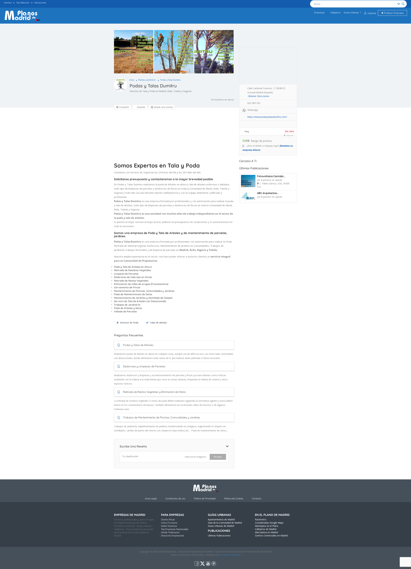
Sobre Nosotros (169, 526)
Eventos (8, 2)
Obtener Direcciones (258, 96)
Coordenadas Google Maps (269, 522)
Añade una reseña (163, 107)
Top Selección (23, 2)
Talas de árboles (158, 322)
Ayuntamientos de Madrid (221, 519)
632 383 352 (253, 103)
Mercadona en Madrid (266, 532)
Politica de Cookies (233, 498)
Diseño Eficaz (168, 519)
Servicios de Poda (129, 322)
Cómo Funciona (169, 522)
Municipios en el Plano (266, 525)
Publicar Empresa (393, 12)
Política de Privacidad (204, 498)
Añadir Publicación (170, 532)
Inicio (132, 80)
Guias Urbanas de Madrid (221, 525)
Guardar (140, 107)
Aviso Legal (151, 498)
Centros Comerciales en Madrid (271, 535)
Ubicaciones (40, 2)
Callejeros (335, 12)
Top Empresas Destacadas (174, 529)
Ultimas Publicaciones (219, 535)
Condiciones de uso (175, 498)
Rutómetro (260, 519)
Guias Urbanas (351, 12)
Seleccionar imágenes (195, 456)
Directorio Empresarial (172, 535)
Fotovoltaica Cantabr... (271, 176)
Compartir (123, 107)
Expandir (289, 135)
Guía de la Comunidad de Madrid (225, 522)
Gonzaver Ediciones (230, 554)
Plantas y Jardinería (147, 80)
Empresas (319, 12)
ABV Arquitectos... (268, 193)
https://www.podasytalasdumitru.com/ (267, 116)
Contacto (256, 498)
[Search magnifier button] (403, 4)
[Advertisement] (174, 136)
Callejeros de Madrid (265, 529)
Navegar (218, 456)
